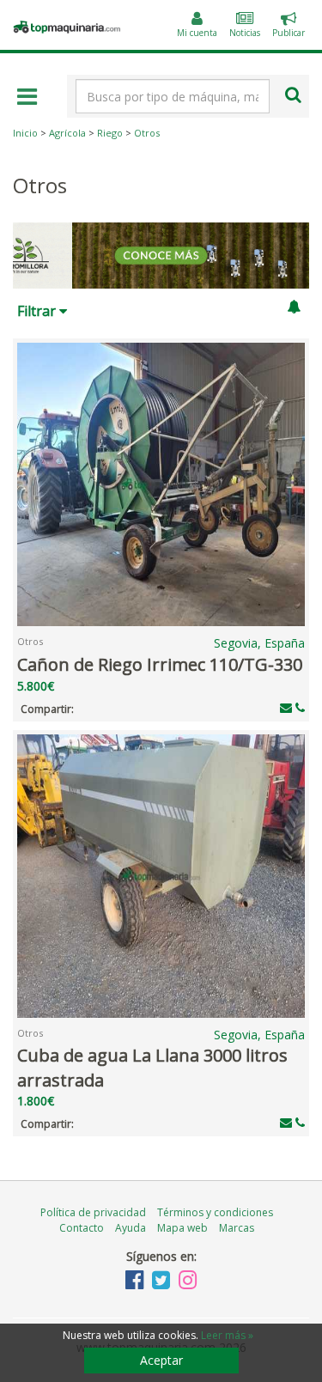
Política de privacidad (93, 1212)
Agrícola (67, 132)
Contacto (81, 1228)
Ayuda (130, 1228)
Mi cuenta (197, 33)
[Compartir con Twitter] (101, 706)
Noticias (244, 33)
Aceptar (161, 1360)
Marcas (236, 1228)
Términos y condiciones (215, 1212)
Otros (147, 132)
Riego (110, 132)
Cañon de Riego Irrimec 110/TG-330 (159, 664)
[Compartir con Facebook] (84, 706)
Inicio (25, 132)
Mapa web (182, 1228)
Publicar (288, 27)
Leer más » (227, 1335)
